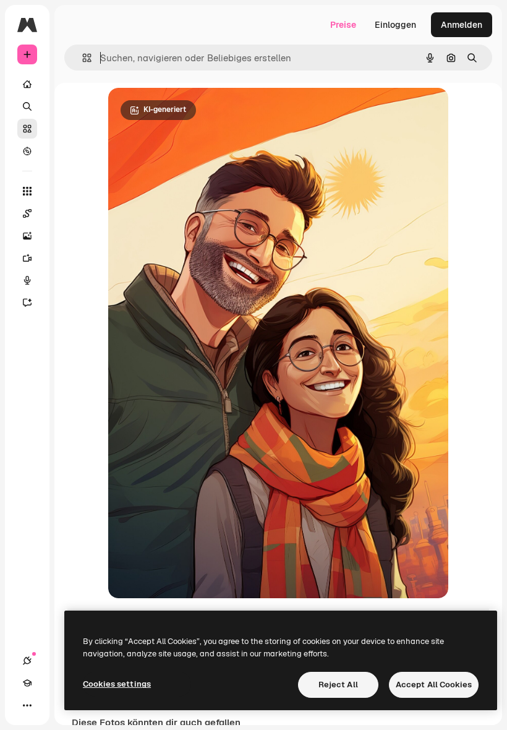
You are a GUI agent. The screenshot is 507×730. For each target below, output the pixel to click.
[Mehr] (27, 705)
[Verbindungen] (27, 661)
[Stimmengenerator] (27, 280)
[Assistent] (27, 302)
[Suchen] (27, 106)
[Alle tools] (27, 191)
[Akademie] (27, 683)
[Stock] (27, 129)
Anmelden (461, 24)
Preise (343, 24)
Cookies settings (117, 684)
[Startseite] (27, 84)
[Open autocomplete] (82, 57)
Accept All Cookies (434, 684)
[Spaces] (27, 213)
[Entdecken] (27, 151)
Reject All (338, 684)
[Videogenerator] (27, 258)
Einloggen (395, 24)
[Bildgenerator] (27, 236)
